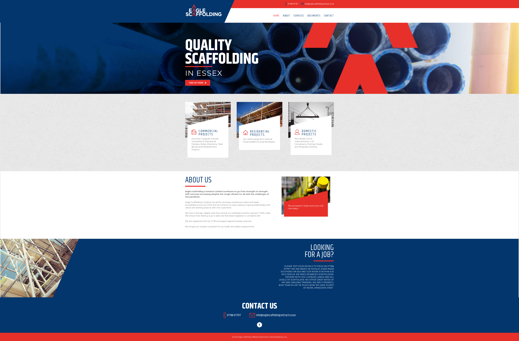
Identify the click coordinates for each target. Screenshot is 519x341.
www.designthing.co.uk (278, 337)
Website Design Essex (261, 337)
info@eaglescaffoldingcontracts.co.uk (319, 4)
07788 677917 (234, 315)
